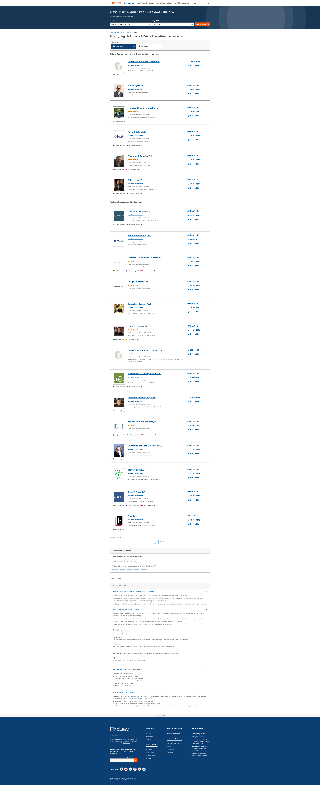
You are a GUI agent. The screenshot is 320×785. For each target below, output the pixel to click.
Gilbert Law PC (135, 180)
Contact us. (126, 743)
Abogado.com (196, 746)
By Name (148, 758)
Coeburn (136, 569)
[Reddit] (139, 769)
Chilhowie (144, 569)
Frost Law (132, 516)
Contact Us (149, 739)
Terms (112, 780)
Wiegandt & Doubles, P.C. (140, 156)
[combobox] (131, 24)
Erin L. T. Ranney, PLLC (139, 326)
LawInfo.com (195, 753)
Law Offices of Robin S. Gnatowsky (145, 350)
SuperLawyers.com (197, 740)
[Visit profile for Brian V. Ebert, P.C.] (119, 497)
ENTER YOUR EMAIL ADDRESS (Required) (121, 757)
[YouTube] (126, 769)
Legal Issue (113, 21)
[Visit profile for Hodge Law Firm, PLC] (119, 286)
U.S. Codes (170, 752)
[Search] (208, 3)
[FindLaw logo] (116, 3)
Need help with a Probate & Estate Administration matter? (133, 591)
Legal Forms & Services (173, 733)
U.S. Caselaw (170, 749)
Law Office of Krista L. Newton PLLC (145, 445)
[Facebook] (121, 769)
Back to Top (161, 716)
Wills (134, 561)
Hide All (119, 578)
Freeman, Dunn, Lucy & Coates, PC (145, 257)
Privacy (118, 780)
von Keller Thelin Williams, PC (142, 421)
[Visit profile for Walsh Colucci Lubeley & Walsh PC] (119, 378)
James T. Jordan (135, 85)
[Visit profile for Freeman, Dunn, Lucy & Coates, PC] (119, 262)
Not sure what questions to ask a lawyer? (127, 669)
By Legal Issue (150, 752)
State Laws (170, 746)
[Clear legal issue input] (150, 24)
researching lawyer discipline (138, 698)
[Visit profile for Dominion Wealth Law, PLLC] (119, 402)
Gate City (129, 569)
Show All (112, 578)
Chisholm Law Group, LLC (140, 211)
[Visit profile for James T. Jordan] (119, 90)
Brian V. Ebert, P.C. (137, 492)
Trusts (127, 561)
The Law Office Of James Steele (143, 107)
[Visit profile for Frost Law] (119, 521)
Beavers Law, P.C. (136, 469)
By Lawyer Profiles (151, 755)
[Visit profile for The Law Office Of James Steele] (119, 113)
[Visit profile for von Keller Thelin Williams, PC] (119, 426)
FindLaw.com (195, 733)
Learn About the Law (173, 743)
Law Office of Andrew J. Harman (144, 61)
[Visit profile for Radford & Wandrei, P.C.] (119, 240)
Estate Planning (118, 561)
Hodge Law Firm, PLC (138, 281)
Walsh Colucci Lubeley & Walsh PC (144, 373)
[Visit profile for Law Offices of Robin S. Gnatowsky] (119, 355)
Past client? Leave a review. (135, 65)
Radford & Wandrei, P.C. (139, 235)
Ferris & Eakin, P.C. (137, 132)
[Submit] (136, 760)
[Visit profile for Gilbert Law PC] (119, 185)
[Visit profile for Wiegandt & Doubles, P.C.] (119, 161)
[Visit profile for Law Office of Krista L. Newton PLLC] (119, 450)
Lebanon (122, 569)
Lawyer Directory (114, 32)
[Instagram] (135, 769)
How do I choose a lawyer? (122, 630)
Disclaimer (126, 780)
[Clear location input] (192, 24)
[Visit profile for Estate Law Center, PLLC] (119, 309)
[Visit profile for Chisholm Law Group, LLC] (119, 216)
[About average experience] (141, 145)
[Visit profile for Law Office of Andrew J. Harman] (119, 66)
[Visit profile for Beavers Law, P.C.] (119, 474)
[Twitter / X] (130, 769)
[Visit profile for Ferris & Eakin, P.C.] (119, 137)
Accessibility (149, 736)
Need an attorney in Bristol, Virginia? (126, 610)
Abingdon (115, 569)
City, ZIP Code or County (160, 21)
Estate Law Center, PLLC (139, 304)
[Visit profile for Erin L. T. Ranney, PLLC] (119, 331)
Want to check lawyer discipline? (124, 692)
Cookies (134, 780)
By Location (149, 749)
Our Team (148, 733)
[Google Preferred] (144, 769)
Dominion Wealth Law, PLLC (142, 397)
